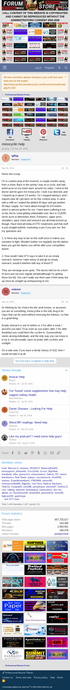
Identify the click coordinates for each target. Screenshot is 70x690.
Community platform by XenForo (27, 687)
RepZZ (12, 380)
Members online (12, 462)
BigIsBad (52, 471)
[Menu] (5, 67)
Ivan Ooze (37, 483)
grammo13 (24, 474)
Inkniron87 (51, 486)
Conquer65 (16, 486)
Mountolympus (16, 398)
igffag (7, 148)
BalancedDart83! (49, 468)
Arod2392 (56, 477)
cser (4, 489)
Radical (47, 483)
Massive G (13, 468)
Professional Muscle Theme (19, 672)
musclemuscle (43, 477)
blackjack (56, 483)
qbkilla (5, 493)
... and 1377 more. (11, 499)
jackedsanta (39, 486)
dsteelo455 (34, 493)
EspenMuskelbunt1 (20, 480)
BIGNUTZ (35, 468)
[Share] (62, 168)
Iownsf (63, 474)
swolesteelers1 (38, 474)
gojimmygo (20, 496)
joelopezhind (61, 533)
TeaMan (12, 440)
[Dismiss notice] (65, 77)
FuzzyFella (33, 471)
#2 (67, 302)
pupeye (31, 477)
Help (52, 677)
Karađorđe (7, 474)
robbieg (10, 489)
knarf (4, 468)
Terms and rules (23, 677)
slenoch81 (47, 480)
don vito (57, 489)
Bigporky (26, 483)
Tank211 (6, 486)
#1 (67, 168)
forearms (24, 468)
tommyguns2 (8, 471)
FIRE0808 (36, 480)
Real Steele (20, 477)
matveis (6, 480)
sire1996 (27, 486)
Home (60, 677)
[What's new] (59, 68)
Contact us (7, 677)
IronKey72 (63, 486)
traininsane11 (45, 489)
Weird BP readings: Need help (28, 422)
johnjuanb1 (21, 471)
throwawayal (32, 489)
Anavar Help (17, 377)
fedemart (13, 426)
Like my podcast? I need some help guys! (35, 436)
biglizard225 (7, 496)
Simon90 (59, 493)
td (10, 493)
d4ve (15, 474)
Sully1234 (13, 412)
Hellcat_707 (52, 474)
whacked (20, 489)
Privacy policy (41, 677)
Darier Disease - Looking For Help (30, 408)
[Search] (66, 68)
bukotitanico (8, 477)
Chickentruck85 (20, 493)
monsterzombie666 (11, 483)
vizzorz (43, 471)
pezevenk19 (47, 493)
